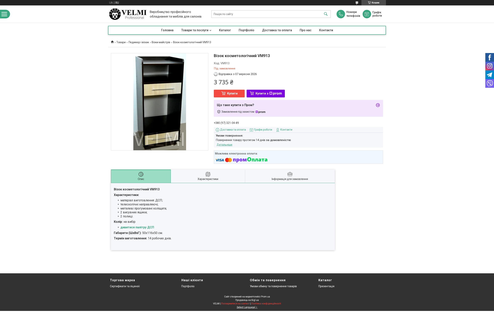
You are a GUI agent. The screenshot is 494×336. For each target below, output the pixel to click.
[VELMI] (128, 14)
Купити (232, 93)
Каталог (225, 30)
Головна (167, 30)
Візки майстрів (161, 42)
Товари (121, 42)
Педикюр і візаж (139, 42)
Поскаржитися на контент (235, 303)
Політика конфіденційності (266, 303)
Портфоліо (246, 30)
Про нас (305, 30)
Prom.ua (265, 296)
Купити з (261, 93)
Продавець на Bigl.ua (247, 300)
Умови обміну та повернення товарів (273, 286)
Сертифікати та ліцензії (125, 286)
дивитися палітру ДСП (137, 227)
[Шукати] (325, 14)
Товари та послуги (194, 30)
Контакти (326, 30)
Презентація (326, 286)
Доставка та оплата (277, 30)
